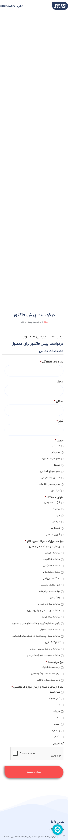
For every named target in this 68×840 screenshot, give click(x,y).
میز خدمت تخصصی (50, 585)
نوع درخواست (54, 662)
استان (58, 401)
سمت (59, 441)
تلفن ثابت (55, 692)
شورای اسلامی (53, 534)
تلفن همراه (54, 698)
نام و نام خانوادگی (51, 362)
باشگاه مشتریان (51, 572)
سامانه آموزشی (52, 553)
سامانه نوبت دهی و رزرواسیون (43, 610)
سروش (56, 711)
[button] (37, 6)
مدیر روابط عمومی (50, 477)
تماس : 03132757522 (11, 6)
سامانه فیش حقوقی (49, 629)
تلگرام (57, 736)
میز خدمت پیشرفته (49, 591)
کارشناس (55, 490)
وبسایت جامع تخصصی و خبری (44, 546)
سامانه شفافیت (51, 559)
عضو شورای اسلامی (50, 471)
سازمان (56, 509)
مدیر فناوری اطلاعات (49, 484)
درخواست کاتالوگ (51, 667)
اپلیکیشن (55, 597)
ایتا (58, 704)
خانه (46, 322)
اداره (58, 515)
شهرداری (55, 528)
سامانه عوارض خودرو (49, 604)
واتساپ (56, 730)
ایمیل (60, 381)
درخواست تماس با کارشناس (45, 673)
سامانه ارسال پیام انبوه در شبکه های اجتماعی (36, 636)
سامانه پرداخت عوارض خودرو (45, 649)
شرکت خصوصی (52, 502)
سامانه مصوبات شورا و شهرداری (43, 655)
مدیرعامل (55, 452)
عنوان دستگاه (54, 497)
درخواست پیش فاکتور (48, 680)
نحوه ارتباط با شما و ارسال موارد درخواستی (37, 687)
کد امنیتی (57, 744)
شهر (59, 421)
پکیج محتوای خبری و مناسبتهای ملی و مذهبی (36, 623)
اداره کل (56, 521)
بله (58, 717)
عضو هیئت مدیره (51, 458)
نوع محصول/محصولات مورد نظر (44, 541)
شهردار (56, 465)
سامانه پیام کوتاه (51, 617)
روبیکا (57, 724)
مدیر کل (56, 445)
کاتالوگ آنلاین (52, 642)
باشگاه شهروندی (51, 578)
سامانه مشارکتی (51, 565)
